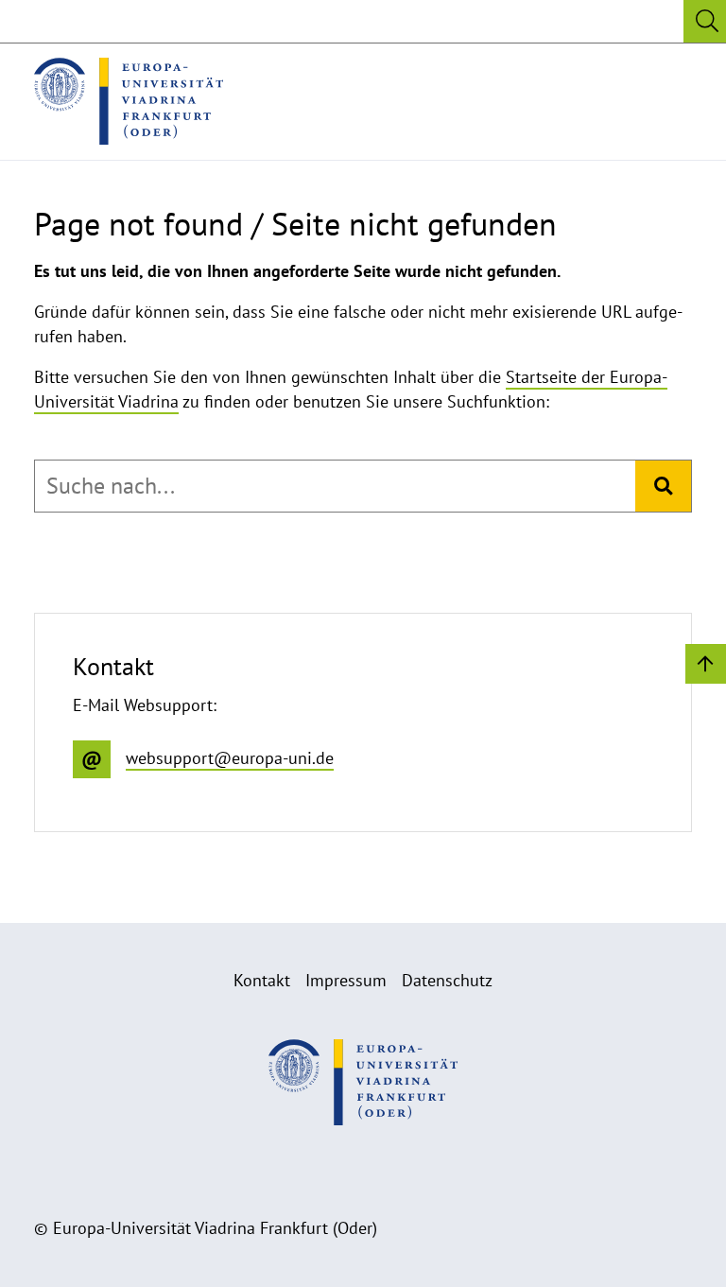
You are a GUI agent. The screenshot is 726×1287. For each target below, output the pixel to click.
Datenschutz (447, 980)
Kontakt (261, 980)
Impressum (346, 980)
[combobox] (335, 486)
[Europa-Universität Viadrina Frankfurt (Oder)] (128, 101)
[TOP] (705, 662)
